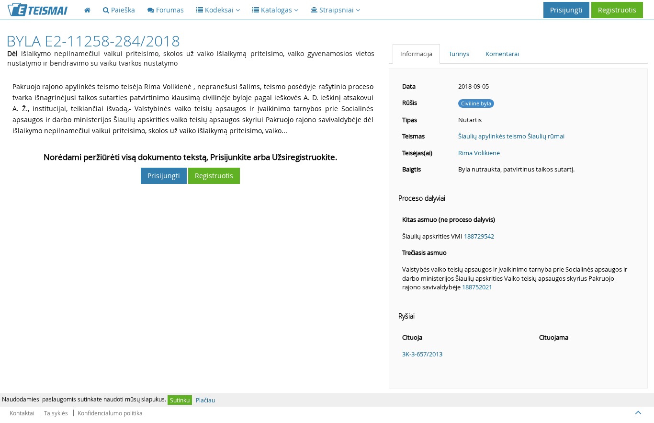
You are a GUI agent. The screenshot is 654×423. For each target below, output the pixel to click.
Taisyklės (56, 413)
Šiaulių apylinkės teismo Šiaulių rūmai (511, 136)
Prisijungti (566, 9)
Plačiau (205, 400)
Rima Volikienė (479, 153)
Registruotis (617, 9)
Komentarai (502, 53)
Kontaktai (22, 413)
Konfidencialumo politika (110, 413)
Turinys (459, 53)
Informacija (416, 53)
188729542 (479, 236)
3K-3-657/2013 (422, 354)
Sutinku (180, 400)
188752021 (477, 287)
